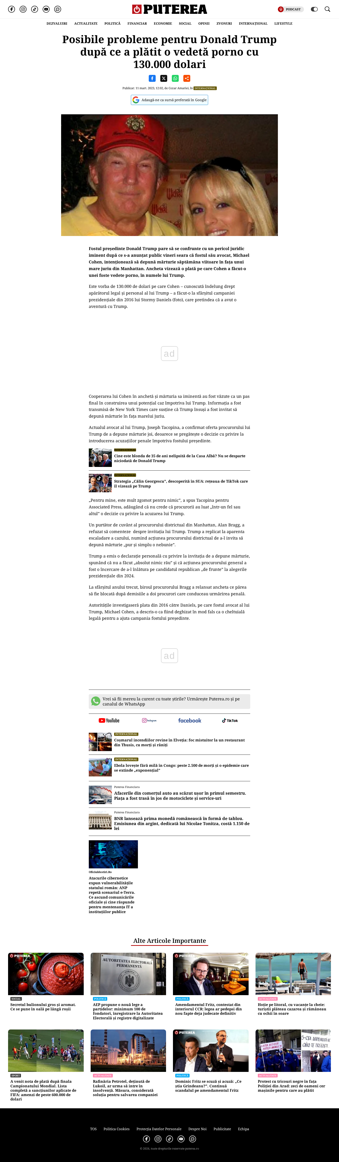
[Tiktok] (34, 9)
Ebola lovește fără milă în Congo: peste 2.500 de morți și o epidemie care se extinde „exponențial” (181, 768)
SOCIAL (185, 23)
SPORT (16, 1075)
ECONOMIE (163, 23)
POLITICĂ (112, 23)
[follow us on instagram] (149, 721)
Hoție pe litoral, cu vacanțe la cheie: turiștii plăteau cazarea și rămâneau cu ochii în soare (292, 1009)
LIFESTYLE (283, 23)
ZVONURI (224, 23)
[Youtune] (46, 9)
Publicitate (222, 1129)
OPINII (204, 23)
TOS (93, 1129)
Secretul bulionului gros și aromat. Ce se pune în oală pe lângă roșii (43, 1007)
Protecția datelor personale (159, 1129)
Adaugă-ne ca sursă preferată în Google (174, 99)
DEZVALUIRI (57, 23)
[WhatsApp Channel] (57, 9)
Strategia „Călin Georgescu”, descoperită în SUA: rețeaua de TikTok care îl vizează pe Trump (181, 484)
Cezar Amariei (179, 88)
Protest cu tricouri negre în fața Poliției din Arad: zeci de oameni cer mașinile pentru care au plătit (291, 1086)
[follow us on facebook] (190, 720)
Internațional (205, 88)
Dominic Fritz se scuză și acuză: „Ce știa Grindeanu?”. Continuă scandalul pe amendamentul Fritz (208, 1086)
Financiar (137, 23)
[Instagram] (23, 9)
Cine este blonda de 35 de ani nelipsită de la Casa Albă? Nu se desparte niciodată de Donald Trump (179, 458)
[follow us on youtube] (109, 721)
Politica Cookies (117, 1129)
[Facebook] (11, 9)
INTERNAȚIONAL (253, 23)
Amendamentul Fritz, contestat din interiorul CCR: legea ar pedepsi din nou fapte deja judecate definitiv (208, 1009)
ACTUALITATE (86, 23)
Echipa (243, 1129)
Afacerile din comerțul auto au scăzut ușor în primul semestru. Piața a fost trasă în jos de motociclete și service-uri (180, 796)
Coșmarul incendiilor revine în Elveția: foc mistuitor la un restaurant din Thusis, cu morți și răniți (179, 742)
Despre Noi (197, 1129)
